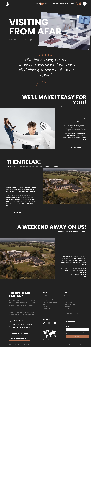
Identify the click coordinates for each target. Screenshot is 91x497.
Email (68, 326)
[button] (85, 4)
